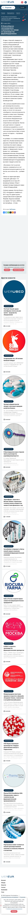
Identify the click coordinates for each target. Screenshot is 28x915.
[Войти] (22, 2)
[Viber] (15, 212)
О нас (2, 892)
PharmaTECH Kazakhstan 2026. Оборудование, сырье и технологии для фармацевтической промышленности (13, 797)
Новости (3, 885)
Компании (4, 889)
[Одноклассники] (13, 212)
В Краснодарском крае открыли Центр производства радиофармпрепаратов (14, 454)
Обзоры (3, 882)
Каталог (3, 880)
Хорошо (14, 911)
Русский (22, 7)
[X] (10, 212)
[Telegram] (6, 212)
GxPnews (12, 209)
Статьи (3, 887)
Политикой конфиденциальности (14, 908)
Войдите (7, 269)
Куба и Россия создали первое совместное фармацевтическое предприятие (14, 600)
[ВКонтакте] (4, 212)
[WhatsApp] (8, 212)
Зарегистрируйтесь (18, 269)
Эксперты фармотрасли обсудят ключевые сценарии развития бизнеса (13, 406)
